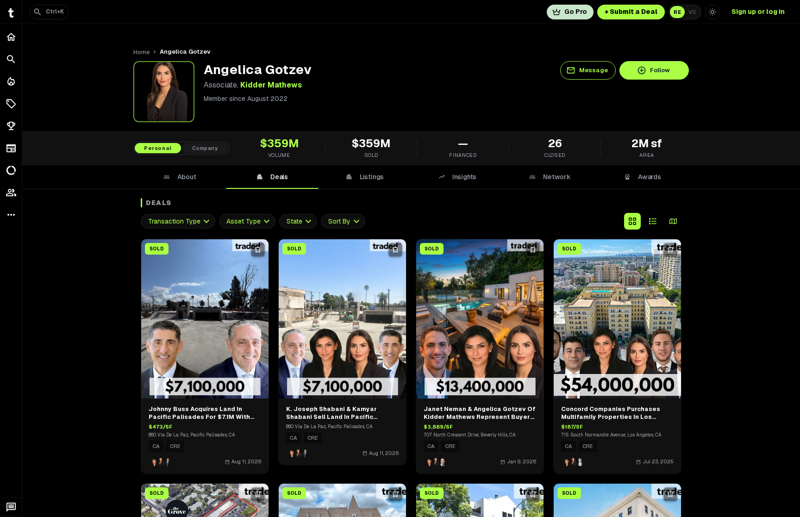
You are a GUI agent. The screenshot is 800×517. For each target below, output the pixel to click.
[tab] (179, 177)
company (205, 148)
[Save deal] (258, 250)
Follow (660, 70)
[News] (11, 148)
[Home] (11, 37)
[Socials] (11, 192)
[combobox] (178, 221)
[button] (11, 103)
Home (141, 52)
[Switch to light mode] (712, 12)
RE (677, 12)
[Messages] (11, 507)
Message (593, 70)
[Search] (11, 59)
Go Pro (575, 11)
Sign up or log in (758, 11)
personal (158, 148)
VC (692, 12)
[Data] (11, 170)
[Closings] (11, 81)
